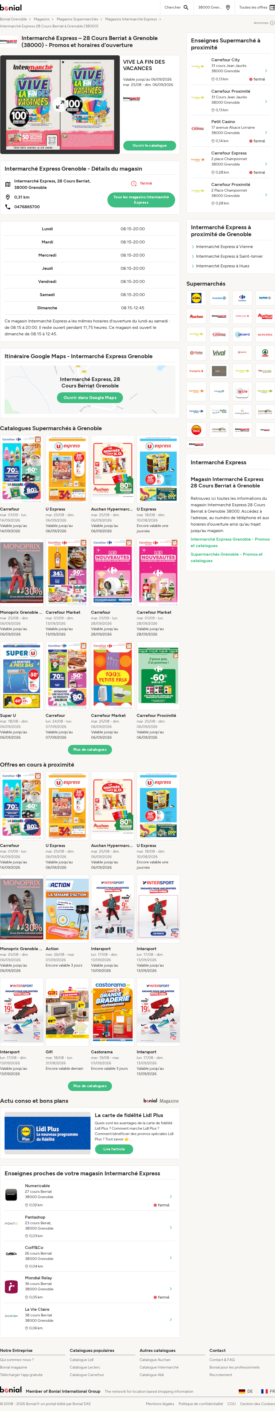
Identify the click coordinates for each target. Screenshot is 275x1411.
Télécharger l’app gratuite (21, 1375)
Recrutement (220, 1375)
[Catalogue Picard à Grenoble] (242, 334)
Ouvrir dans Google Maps (90, 397)
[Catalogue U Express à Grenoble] (242, 352)
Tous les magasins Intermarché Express (141, 200)
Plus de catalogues (90, 749)
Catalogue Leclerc (85, 1367)
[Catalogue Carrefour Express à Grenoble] (196, 391)
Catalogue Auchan (155, 1360)
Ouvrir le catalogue (150, 145)
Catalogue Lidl (81, 1360)
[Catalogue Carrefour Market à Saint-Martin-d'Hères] (242, 316)
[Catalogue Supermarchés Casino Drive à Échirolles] (219, 429)
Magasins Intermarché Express (131, 19)
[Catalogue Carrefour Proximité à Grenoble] (242, 371)
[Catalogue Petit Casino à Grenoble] (219, 334)
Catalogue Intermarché (159, 1367)
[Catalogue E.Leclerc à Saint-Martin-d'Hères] (219, 298)
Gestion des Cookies (257, 1404)
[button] (90, 104)
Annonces (261, 23)
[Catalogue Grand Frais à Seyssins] (196, 429)
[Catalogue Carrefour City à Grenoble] (196, 334)
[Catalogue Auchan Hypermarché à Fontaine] (196, 316)
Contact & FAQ (222, 1360)
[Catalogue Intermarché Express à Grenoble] (242, 429)
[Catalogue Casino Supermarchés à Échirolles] (196, 352)
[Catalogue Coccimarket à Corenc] (219, 371)
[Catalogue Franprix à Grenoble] (196, 371)
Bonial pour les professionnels (234, 1367)
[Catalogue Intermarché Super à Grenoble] (219, 316)
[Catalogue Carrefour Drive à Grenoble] (196, 411)
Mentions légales (160, 1404)
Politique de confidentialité (201, 1404)
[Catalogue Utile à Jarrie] (242, 391)
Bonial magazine (13, 1367)
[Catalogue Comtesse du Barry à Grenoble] (242, 411)
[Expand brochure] (60, 104)
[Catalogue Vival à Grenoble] (219, 352)
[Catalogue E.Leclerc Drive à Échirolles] (219, 391)
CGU (231, 1404)
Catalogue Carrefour (87, 1375)
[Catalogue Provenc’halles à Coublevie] (219, 411)
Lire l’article (114, 1149)
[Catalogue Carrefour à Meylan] (242, 298)
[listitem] (22, 484)
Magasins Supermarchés (77, 19)
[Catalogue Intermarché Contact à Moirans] (196, 444)
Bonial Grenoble (13, 19)
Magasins (42, 19)
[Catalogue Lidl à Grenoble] (196, 298)
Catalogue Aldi (152, 1375)
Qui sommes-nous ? (17, 1360)
